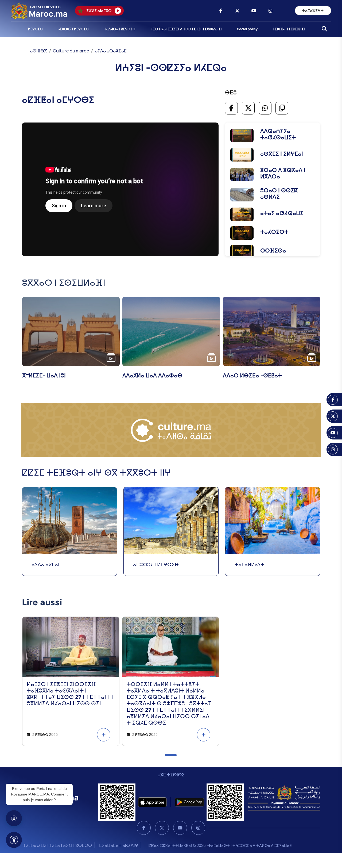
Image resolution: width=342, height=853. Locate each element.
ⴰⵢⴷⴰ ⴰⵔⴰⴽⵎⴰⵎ (111, 51)
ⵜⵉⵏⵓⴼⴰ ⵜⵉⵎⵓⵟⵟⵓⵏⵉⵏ (289, 29)
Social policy (247, 29)
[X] (162, 828)
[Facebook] (144, 828)
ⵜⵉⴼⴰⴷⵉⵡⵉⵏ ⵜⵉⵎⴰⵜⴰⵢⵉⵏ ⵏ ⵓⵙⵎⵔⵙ (57, 845)
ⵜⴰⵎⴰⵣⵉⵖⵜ (313, 10)
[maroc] (220, 11)
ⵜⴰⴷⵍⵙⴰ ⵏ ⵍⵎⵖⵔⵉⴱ (119, 29)
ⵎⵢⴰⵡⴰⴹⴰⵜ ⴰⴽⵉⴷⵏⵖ (118, 845)
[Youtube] (180, 828)
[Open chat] (14, 818)
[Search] (322, 29)
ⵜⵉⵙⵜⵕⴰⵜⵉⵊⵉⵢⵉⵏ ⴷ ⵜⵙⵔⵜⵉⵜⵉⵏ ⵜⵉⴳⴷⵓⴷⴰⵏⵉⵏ (186, 29)
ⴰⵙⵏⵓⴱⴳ (38, 51)
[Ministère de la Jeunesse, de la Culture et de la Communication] (284, 798)
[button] (171, 755)
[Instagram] (198, 828)
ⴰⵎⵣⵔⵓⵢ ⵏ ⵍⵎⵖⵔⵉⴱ (73, 29)
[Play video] (111, 357)
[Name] (14, 840)
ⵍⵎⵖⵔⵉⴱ (35, 29)
